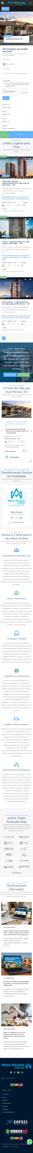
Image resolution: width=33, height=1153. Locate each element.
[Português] (12, 1085)
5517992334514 (10, 1078)
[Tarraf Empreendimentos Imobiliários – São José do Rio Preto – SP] (16, 873)
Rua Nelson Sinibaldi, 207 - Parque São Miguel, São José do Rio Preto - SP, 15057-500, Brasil (16, 317)
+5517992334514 (18, 522)
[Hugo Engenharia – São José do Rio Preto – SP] (24, 867)
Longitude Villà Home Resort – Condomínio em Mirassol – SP (16, 424)
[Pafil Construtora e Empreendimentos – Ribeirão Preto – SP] (9, 843)
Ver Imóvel (16, 174)
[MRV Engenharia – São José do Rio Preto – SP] (9, 867)
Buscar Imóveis (23, 375)
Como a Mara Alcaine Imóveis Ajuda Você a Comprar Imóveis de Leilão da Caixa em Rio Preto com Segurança (16, 933)
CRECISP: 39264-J (7, 1090)
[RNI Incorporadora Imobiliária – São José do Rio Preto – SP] (9, 861)
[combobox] (5, 64)
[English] (21, 1085)
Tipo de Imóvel (5, 104)
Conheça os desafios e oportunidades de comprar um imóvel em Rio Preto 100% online (16, 983)
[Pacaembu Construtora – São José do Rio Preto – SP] (24, 861)
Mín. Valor (4, 111)
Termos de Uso (14, 1147)
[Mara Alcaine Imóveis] (16, 4)
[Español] (16, 1085)
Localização (4, 126)
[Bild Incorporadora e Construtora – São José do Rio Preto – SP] (9, 855)
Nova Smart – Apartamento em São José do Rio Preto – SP (16, 303)
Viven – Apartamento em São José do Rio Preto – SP (15, 242)
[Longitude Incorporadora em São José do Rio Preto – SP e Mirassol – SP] (9, 837)
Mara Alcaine (14, 457)
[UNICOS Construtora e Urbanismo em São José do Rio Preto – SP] (9, 849)
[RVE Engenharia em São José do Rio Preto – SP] (24, 843)
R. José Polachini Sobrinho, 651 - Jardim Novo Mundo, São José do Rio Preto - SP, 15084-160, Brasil (16, 257)
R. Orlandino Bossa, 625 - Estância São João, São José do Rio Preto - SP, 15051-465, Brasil (15, 198)
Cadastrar (5, 9)
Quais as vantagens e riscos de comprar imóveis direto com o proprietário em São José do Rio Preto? (14, 1035)
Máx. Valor (4, 119)
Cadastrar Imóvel (10, 375)
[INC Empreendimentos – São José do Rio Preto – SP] (24, 849)
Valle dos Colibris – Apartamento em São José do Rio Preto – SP (16, 35)
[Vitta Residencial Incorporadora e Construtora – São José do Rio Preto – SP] (24, 855)
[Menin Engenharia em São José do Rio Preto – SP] (24, 837)
